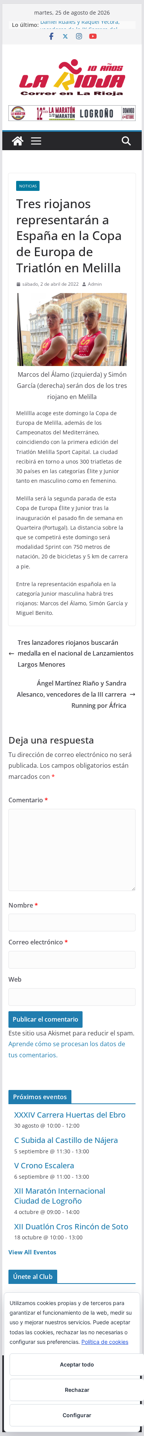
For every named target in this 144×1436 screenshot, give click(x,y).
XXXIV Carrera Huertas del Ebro (70, 1115)
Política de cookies (104, 1341)
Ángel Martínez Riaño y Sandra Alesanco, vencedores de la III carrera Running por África (71, 694)
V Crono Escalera (44, 1165)
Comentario (28, 800)
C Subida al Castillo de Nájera (66, 1140)
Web (15, 979)
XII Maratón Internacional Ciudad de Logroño (59, 1196)
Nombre (23, 905)
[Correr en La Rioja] (17, 141)
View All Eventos (32, 1252)
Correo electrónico (38, 942)
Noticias (27, 186)
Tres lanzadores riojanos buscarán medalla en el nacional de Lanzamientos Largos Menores (76, 653)
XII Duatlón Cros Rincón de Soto (71, 1226)
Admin (95, 284)
